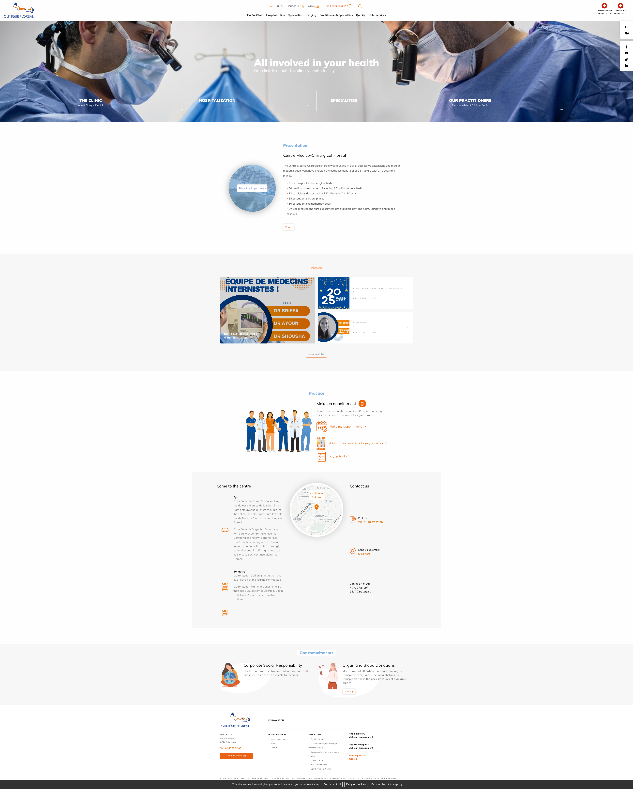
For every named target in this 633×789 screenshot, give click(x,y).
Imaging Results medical (358, 757)
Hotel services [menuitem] (377, 15)
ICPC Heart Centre (319, 764)
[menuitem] (280, 739)
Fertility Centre (317, 739)
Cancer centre (317, 760)
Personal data (338, 778)
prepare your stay (278, 739)
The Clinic (90, 100)
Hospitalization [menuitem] (275, 15)
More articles (316, 354)
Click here (364, 553)
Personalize (378, 784)
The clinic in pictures (251, 188)
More (288, 227)
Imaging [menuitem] (311, 15)
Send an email (234, 755)
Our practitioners (470, 100)
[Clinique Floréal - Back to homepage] (18, 10)
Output (274, 747)
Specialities (343, 100)
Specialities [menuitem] (295, 15)
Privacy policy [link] (395, 784)
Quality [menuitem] (360, 15)
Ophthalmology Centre (321, 769)
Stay (273, 743)
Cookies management (367, 778)
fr (278, 6)
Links (351, 778)
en (282, 6)
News (316, 267)
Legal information (318, 778)
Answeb (301, 778)
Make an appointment (337, 6)
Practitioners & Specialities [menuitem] (336, 15)
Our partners (388, 778)
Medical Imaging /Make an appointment (361, 746)
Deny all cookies (356, 784)
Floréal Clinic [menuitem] (255, 15)
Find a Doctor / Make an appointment (361, 735)
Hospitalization (217, 100)
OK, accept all (332, 784)
